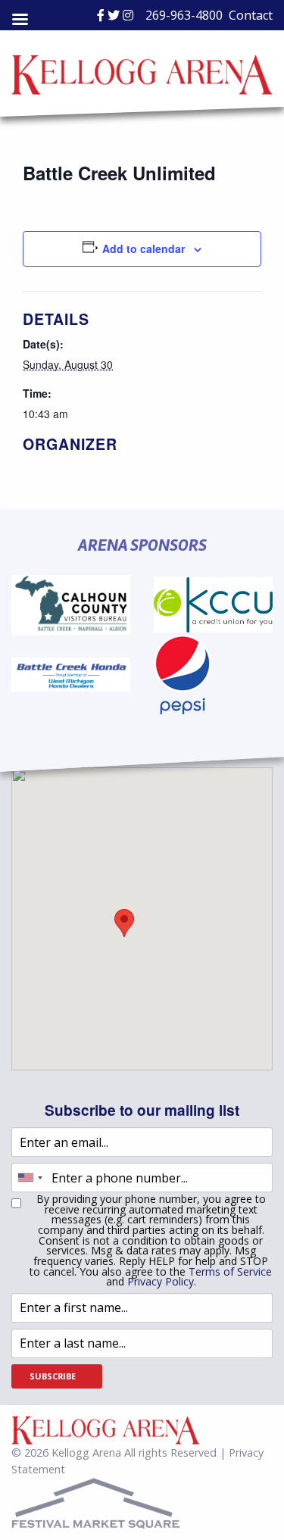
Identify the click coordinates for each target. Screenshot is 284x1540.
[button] (124, 923)
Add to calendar (143, 248)
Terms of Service (230, 1271)
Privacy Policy (160, 1281)
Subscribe (53, 1376)
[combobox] (29, 1178)
